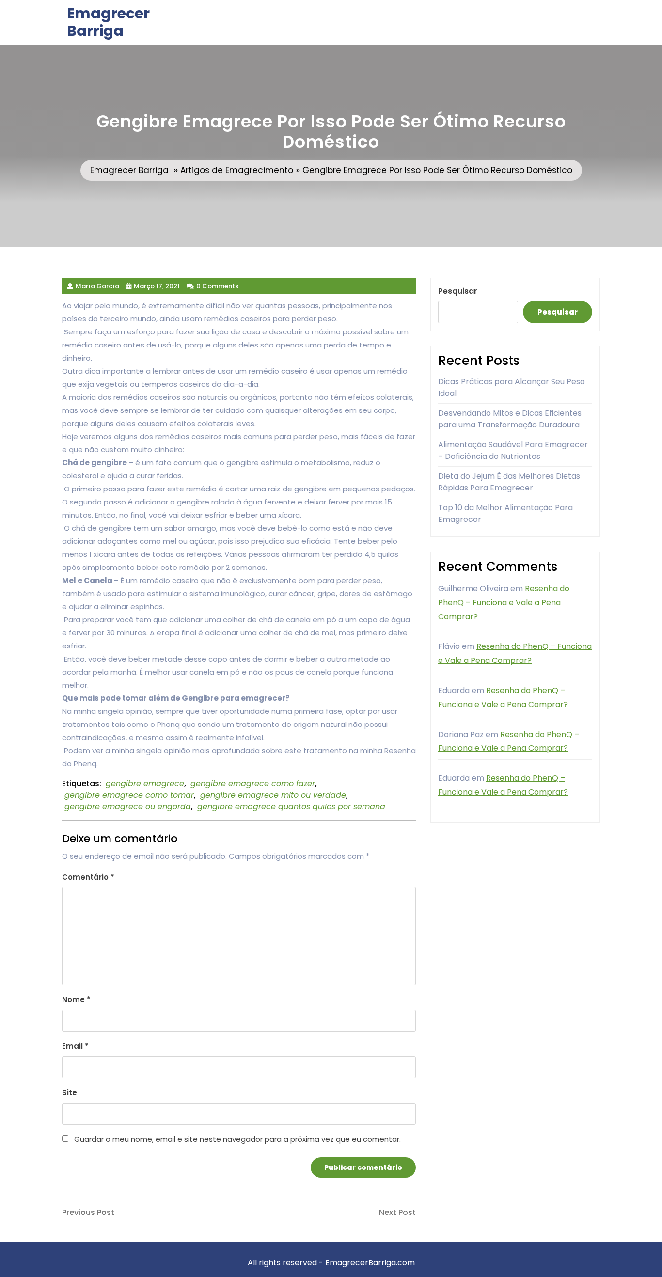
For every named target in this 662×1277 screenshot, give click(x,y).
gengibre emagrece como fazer (252, 783)
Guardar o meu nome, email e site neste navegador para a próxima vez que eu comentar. (237, 1139)
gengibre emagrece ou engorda (127, 806)
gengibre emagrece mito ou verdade (273, 795)
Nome (76, 999)
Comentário (88, 877)
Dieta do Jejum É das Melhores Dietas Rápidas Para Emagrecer (509, 482)
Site (69, 1093)
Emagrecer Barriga (108, 22)
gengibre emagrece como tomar (129, 795)
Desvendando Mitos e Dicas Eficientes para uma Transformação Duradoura (510, 419)
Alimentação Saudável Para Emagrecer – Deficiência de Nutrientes (513, 450)
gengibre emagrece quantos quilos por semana (291, 806)
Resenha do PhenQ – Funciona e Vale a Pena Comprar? (503, 602)
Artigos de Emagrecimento (236, 170)
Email (75, 1046)
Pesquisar (457, 291)
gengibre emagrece (145, 783)
